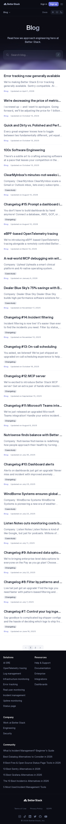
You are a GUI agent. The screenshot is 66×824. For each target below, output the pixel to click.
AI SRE (6, 663)
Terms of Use (20, 808)
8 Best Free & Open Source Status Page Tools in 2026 (32, 763)
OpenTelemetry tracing (15, 668)
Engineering (9, 728)
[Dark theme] (61, 12)
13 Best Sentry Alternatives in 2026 (21, 769)
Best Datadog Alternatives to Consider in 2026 (27, 757)
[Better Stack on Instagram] (19, 816)
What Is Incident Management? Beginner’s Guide (28, 751)
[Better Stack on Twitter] (35, 816)
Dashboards (41, 684)
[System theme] (57, 12)
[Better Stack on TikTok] (25, 816)
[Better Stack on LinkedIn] (30, 816)
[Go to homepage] (12, 4)
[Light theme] (53, 12)
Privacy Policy (36, 808)
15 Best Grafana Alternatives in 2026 (22, 775)
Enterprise (40, 673)
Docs (44, 12)
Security (7, 733)
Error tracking (10, 684)
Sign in (44, 4)
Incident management (14, 695)
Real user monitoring (14, 690)
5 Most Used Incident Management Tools (24, 787)
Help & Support (42, 663)
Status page (9, 706)
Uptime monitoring (12, 701)
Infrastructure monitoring (16, 679)
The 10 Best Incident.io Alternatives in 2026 (26, 781)
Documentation (43, 668)
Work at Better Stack (14, 723)
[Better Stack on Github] (40, 816)
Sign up (53, 4)
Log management (12, 673)
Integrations (41, 679)
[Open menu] (62, 4)
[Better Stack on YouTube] (46, 816)
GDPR (49, 808)
